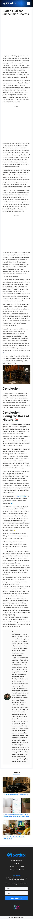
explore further (21, 496)
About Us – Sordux (16, 860)
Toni (13, 632)
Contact (16, 863)
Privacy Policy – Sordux (16, 866)
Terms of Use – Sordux (17, 870)
